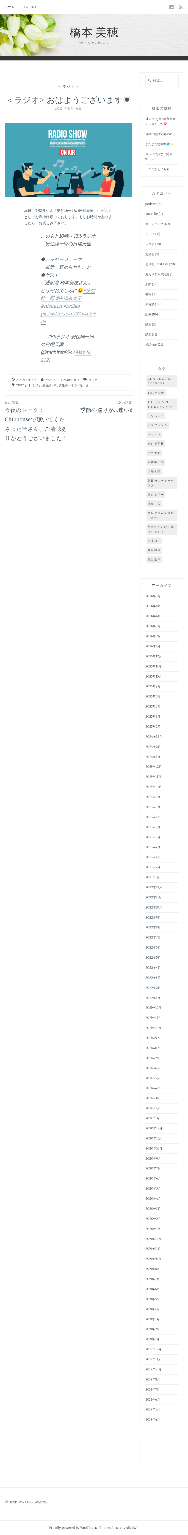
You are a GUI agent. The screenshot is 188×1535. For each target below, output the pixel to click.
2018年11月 (153, 1359)
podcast (151, 204)
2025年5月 (152, 706)
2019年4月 (152, 1309)
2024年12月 (153, 737)
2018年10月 (153, 1369)
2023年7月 (152, 817)
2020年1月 (152, 1229)
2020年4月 (153, 1199)
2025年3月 (152, 717)
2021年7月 (152, 1058)
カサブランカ (158, 425)
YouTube (151, 214)
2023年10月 (153, 787)
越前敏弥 (154, 550)
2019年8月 (152, 1269)
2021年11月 (153, 1018)
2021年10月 (153, 1028)
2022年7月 (152, 937)
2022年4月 (153, 968)
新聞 (148, 284)
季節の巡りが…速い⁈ (106, 407)
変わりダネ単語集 (157, 274)
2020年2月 (153, 1219)
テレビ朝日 (156, 443)
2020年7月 (153, 1168)
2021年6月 (152, 1068)
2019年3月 (152, 1319)
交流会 (149, 254)
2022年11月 (153, 897)
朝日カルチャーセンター (161, 483)
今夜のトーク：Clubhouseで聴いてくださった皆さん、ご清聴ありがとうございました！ (36, 421)
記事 (148, 314)
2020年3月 (153, 1209)
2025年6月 (152, 696)
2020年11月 (153, 1138)
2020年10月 (153, 1148)
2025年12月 (153, 656)
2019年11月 (153, 1249)
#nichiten (51, 306)
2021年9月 (152, 1038)
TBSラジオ (23, 385)
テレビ (149, 234)
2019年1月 (152, 1339)
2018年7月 (152, 1389)
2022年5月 (153, 958)
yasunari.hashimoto (62, 379)
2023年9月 (152, 797)
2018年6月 (152, 1400)
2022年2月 (153, 988)
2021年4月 (152, 1088)
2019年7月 (152, 1279)
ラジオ (68, 86)
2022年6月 (153, 947)
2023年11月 (153, 777)
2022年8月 (153, 927)
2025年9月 (152, 686)
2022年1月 (152, 998)
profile (28, 6)
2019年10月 (153, 1259)
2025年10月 (153, 676)
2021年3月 (152, 1098)
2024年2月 (153, 747)
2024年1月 (152, 757)
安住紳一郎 (49, 385)
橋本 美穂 (94, 31)
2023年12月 (153, 767)
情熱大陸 (154, 471)
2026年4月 (153, 616)
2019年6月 (152, 1289)
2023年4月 (152, 847)
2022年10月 (153, 907)
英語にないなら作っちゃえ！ (161, 529)
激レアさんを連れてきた (161, 515)
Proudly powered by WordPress (73, 1528)
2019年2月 (152, 1329)
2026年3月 (152, 626)
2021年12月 (153, 1008)
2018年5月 (152, 1409)
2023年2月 (152, 867)
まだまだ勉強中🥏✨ (159, 144)
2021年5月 (152, 1078)
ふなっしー (156, 416)
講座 (148, 324)
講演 (148, 334)
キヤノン (154, 434)
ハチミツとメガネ (157, 169)
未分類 (149, 304)
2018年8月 (152, 1379)
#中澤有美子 (68, 298)
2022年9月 (153, 917)
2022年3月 (152, 978)
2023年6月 (152, 827)
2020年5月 (153, 1189)
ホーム (10, 6)
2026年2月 (153, 636)
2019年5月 (152, 1299)
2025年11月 (153, 666)
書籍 (148, 294)
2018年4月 (152, 1419)
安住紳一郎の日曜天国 (73, 385)
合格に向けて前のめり (160, 134)
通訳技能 (151, 345)
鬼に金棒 (154, 559)
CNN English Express (160, 381)
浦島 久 (154, 503)
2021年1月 (152, 1118)
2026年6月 (153, 606)
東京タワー (156, 494)
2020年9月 (153, 1159)
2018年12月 (153, 1349)
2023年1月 (152, 877)
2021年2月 (152, 1108)
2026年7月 (152, 596)
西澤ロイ (154, 540)
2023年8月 (152, 807)
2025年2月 (152, 727)
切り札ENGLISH (156, 264)
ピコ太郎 (154, 453)
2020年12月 (153, 1128)
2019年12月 (153, 1239)
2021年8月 (152, 1048)
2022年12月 (153, 887)
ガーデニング (154, 224)
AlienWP (132, 1528)
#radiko (71, 306)
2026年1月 (152, 646)
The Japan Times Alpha (160, 404)
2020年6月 (153, 1178)
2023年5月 (152, 837)
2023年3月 (152, 857)
